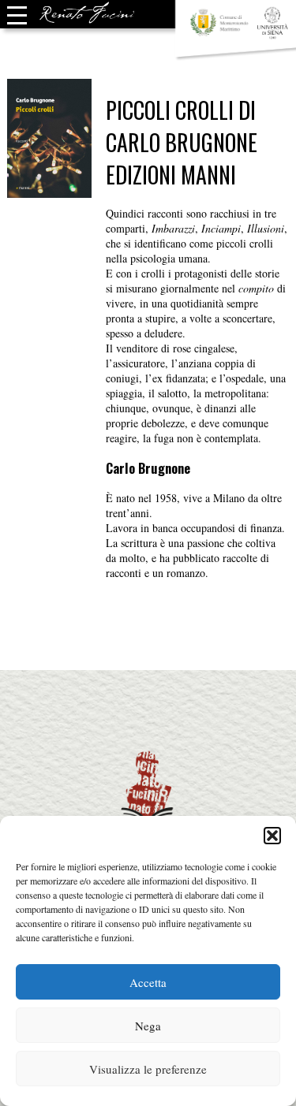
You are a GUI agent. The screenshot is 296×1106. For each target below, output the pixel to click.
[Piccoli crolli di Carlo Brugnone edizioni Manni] (49, 190)
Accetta (148, 982)
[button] (272, 835)
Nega (148, 1025)
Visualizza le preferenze (148, 1069)
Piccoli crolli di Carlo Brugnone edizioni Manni (181, 142)
